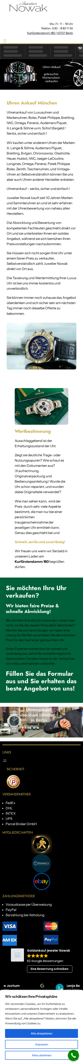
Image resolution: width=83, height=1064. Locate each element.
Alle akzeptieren (41, 1033)
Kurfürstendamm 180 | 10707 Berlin (50, 33)
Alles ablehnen (41, 1055)
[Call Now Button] (73, 1055)
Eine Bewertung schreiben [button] (49, 969)
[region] (41, 1027)
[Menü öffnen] (4, 40)
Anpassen (41, 1044)
